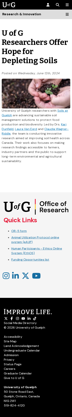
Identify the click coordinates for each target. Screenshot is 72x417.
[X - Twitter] (25, 276)
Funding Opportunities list (30, 260)
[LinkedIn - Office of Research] (15, 276)
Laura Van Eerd (26, 129)
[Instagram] (6, 276)
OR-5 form (19, 231)
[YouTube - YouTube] (36, 276)
